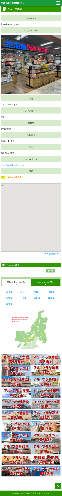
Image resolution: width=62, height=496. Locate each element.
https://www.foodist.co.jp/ (12, 165)
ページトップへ (58, 486)
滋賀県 (9, 291)
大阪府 (37, 291)
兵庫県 (51, 291)
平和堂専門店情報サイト (12, 3)
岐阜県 (51, 297)
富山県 (37, 297)
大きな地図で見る (52, 253)
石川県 (23, 297)
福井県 (9, 297)
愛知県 (9, 303)
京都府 (23, 291)
